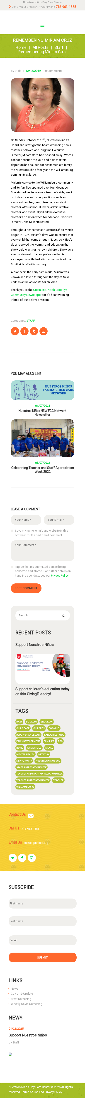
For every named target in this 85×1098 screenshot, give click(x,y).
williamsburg (25, 787)
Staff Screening (21, 999)
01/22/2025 (16, 1028)
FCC (60, 741)
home (19, 748)
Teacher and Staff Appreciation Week (39, 773)
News (14, 988)
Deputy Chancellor (28, 735)
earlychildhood (54, 735)
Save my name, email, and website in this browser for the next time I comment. (41, 533)
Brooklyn (47, 721)
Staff (58, 47)
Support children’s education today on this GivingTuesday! (42, 691)
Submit (42, 957)
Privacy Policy (59, 575)
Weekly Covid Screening (26, 1004)
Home (21, 47)
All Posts (41, 47)
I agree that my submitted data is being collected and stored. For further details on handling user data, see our (43, 571)
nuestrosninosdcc (48, 760)
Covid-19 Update (22, 993)
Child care (22, 728)
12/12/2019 (33, 70)
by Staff (16, 70)
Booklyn (31, 721)
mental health (25, 754)
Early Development (28, 741)
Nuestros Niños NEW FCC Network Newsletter (42, 412)
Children (39, 728)
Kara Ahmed (34, 748)
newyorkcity (24, 760)
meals (49, 748)
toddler (58, 780)
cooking (54, 728)
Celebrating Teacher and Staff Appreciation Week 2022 (42, 469)
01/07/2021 (42, 405)
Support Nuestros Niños (34, 644)
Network (43, 754)
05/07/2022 (42, 462)
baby (19, 721)
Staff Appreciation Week (31, 767)
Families (49, 741)
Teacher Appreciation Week (32, 780)
